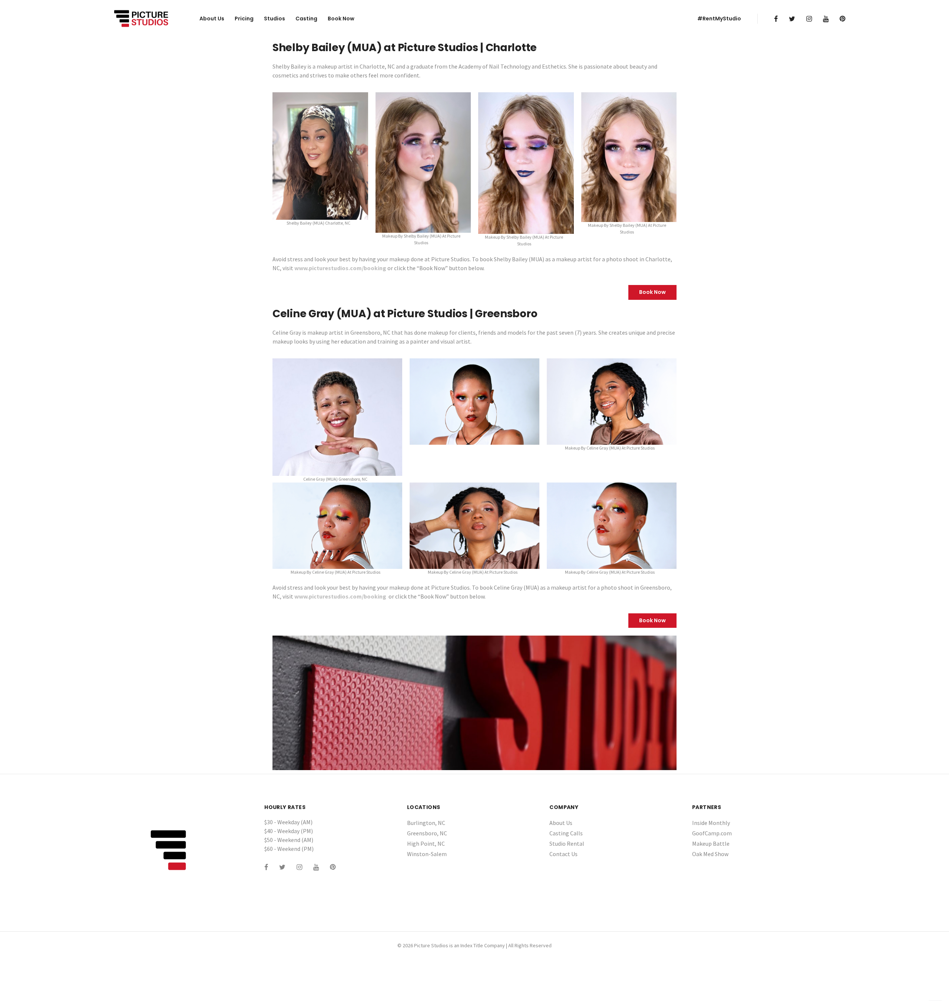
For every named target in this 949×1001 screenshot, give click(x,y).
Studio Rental (566, 843)
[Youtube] (826, 19)
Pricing (244, 18)
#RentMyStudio (719, 18)
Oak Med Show (710, 854)
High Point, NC (426, 843)
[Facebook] (776, 19)
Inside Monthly (711, 822)
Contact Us (563, 854)
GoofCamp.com (712, 833)
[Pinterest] (842, 19)
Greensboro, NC (427, 833)
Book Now (341, 18)
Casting (306, 18)
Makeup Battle (711, 843)
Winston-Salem (427, 854)
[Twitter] (792, 19)
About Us (211, 18)
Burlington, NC (426, 822)
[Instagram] (809, 19)
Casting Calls (566, 833)
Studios (274, 18)
